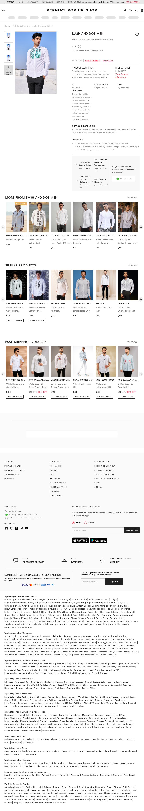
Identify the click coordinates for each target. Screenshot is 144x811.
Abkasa (82, 645)
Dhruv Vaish (34, 636)
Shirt (114, 751)
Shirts (32, 697)
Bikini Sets (76, 685)
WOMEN (10, 2)
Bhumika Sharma (12, 618)
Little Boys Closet (74, 763)
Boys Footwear (11, 754)
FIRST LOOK (74, 2)
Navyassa (89, 763)
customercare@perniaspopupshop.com (25, 518)
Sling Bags (34, 727)
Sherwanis (69, 682)
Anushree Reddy (79, 599)
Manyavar (121, 602)
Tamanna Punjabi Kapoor (101, 624)
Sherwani (41, 697)
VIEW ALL (132, 197)
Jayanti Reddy (54, 606)
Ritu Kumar (26, 612)
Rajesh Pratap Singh (106, 609)
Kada (58, 724)
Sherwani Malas (64, 703)
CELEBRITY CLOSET (58, 483)
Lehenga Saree (32, 688)
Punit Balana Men (87, 642)
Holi (14, 775)
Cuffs (28, 715)
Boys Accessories (29, 754)
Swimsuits (116, 685)
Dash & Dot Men (19, 636)
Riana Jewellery (108, 667)
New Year (24, 778)
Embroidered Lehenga (47, 739)
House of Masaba (46, 621)
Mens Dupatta (11, 703)
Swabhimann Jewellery (48, 667)
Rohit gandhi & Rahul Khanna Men (20, 639)
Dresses (79, 682)
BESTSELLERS (55, 466)
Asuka (68, 639)
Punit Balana (70, 609)
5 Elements (67, 670)
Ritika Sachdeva (82, 673)
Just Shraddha (68, 667)
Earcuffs (109, 715)
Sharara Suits (66, 739)
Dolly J (114, 599)
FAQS (96, 483)
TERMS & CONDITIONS (104, 474)
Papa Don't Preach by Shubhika (33, 609)
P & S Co (21, 763)
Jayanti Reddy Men (62, 655)
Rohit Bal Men (44, 639)
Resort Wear (64, 685)
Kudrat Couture (61, 648)
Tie (71, 706)
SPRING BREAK (131, 652)
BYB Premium (102, 766)
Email (78, 522)
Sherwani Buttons (47, 700)
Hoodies (124, 697)
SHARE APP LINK (132, 530)
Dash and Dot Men (87, 33)
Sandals (74, 724)
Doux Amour (22, 670)
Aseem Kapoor (25, 627)
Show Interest (92, 60)
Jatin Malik (20, 645)
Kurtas (51, 697)
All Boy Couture (57, 766)
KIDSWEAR (47, 2)
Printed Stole (48, 730)
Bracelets (36, 715)
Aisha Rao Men (95, 645)
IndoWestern (107, 703)
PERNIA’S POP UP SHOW (14, 470)
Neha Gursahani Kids (14, 766)
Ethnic (87, 703)
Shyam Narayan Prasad (82, 618)
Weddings (129, 775)
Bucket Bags (64, 727)
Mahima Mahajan (100, 606)
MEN (21, 2)
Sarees (40, 682)
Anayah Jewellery (126, 667)
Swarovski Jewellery (99, 718)
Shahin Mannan (122, 624)
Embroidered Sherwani (83, 751)
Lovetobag (9, 670)
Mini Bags (76, 727)
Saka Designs (42, 766)
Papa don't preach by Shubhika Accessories (25, 673)
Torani (99, 621)
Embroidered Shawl (31, 730)
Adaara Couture (67, 624)
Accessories (35, 703)
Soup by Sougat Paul (14, 621)
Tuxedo (98, 700)
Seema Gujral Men (98, 652)
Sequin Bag (113, 727)
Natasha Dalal (24, 599)
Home (7, 25)
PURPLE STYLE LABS (13, 466)
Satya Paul (53, 599)
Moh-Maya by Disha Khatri (42, 664)
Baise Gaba (96, 602)
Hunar (15, 667)
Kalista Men (28, 648)
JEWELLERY (32, 2)
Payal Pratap (56, 609)
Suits (58, 697)
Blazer (107, 751)
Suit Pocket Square (109, 697)
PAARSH (110, 648)
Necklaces (9, 715)
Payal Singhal (127, 612)
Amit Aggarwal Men (106, 642)
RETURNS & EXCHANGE (104, 470)
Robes (132, 697)
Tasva (7, 636)
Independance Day (26, 775)
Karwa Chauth (11, 778)
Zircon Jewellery (118, 718)
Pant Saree (60, 688)
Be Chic (77, 670)
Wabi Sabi (58, 639)
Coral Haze (88, 670)
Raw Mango (10, 599)
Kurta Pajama (72, 700)
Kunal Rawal (78, 639)
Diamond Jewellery (49, 721)
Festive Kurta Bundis (125, 703)
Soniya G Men (115, 652)
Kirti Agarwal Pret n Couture (80, 766)
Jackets (94, 685)
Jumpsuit (23, 703)
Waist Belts (9, 727)
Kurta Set (79, 739)
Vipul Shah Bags (103, 670)
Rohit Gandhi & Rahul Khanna (57, 612)
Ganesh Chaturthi (89, 775)
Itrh (45, 624)
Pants (64, 697)
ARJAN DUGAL (110, 645)
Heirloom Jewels (47, 718)
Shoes (66, 724)
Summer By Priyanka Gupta (75, 602)
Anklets (34, 718)
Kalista (66, 606)
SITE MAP (98, 487)
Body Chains (10, 718)
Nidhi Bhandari (52, 670)
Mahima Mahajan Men (80, 648)
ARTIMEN (73, 645)
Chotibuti (43, 763)
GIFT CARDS (55, 478)
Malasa (120, 621)
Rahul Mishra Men (25, 652)
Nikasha (67, 615)
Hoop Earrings (11, 724)
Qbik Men (9, 645)
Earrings (20, 715)
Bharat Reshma (11, 642)
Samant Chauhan (30, 618)
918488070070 (133, 2)
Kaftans (116, 682)
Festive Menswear (25, 706)
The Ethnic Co (117, 639)
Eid (38, 775)
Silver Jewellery (67, 721)
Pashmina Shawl (12, 730)
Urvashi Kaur (10, 627)
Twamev (90, 639)
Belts (82, 724)
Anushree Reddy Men (37, 645)
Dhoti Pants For (126, 739)
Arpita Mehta (62, 621)
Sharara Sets (99, 682)
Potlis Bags (98, 724)
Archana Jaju (12, 624)
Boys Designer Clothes (15, 751)
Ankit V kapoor (64, 636)
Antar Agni (65, 599)
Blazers (24, 700)
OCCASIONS (55, 491)
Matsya (90, 621)
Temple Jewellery (29, 721)
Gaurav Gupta (11, 615)
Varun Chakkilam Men (83, 655)
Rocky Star (33, 602)
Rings (45, 715)
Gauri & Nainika (38, 606)
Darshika (25, 642)
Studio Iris (82, 624)
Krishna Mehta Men (52, 642)
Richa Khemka (35, 624)
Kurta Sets (30, 682)
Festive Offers (89, 688)
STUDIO (60, 2)
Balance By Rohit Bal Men (39, 655)
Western (95, 703)
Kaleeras (99, 715)
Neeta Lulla (90, 615)
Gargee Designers (12, 648)
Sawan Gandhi (78, 621)
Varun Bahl (78, 615)
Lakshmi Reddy (57, 763)
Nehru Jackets (52, 751)
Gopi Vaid (31, 621)
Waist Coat (83, 697)
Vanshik (122, 636)
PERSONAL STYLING (58, 487)
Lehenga (31, 739)
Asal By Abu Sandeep (99, 599)
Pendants (61, 718)
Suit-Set (34, 700)
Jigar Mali (53, 624)
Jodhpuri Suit (86, 700)
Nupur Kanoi (10, 609)
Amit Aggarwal (104, 615)
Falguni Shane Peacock (15, 602)
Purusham (130, 639)
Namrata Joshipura (122, 615)
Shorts (7, 700)
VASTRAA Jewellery (129, 664)
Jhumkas (118, 721)
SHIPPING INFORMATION (104, 466)
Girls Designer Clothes (14, 739)
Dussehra (75, 775)
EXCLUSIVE (54, 470)
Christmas (117, 775)
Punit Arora (9, 652)
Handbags (121, 724)
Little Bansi (32, 763)
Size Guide (108, 61)
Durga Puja (105, 775)
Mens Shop (9, 706)
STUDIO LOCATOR (12, 474)
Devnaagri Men (70, 642)
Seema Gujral (79, 612)
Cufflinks (78, 703)
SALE (52, 474)
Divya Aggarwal (61, 618)
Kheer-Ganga (102, 639)
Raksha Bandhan (50, 775)
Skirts (85, 685)
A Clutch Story (37, 670)
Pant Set (39, 706)
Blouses (19, 688)
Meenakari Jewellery (77, 718)
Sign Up (114, 581)
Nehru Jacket (22, 697)
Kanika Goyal (102, 618)
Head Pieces (120, 715)
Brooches (79, 706)
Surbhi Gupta (132, 621)
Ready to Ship (73, 688)
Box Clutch (126, 727)
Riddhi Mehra (124, 609)
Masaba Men (99, 648)
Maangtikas (87, 715)
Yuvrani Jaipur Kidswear (107, 763)
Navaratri (64, 775)
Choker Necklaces (28, 724)
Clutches (110, 724)
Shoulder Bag (99, 727)
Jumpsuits (104, 685)
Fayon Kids (9, 763)
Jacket (99, 751)
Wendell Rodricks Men (14, 655)
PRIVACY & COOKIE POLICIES (107, 478)
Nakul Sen (122, 606)
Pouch (130, 724)
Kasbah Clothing (44, 648)
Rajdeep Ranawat (86, 609)
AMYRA (116, 670)
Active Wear (51, 706)
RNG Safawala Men (44, 652)
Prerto (94, 673)
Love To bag (77, 664)
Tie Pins (94, 697)
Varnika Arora (63, 664)
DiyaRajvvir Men (126, 645)
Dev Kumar (36, 642)
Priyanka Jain (116, 618)
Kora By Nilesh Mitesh (106, 655)
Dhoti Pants (32, 685)
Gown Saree (47, 688)
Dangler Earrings (105, 721)
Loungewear (49, 703)
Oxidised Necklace (48, 724)
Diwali (7, 775)
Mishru (113, 606)
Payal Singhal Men (124, 648)
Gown (88, 682)
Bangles (53, 715)
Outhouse (114, 664)
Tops (109, 682)
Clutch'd (104, 664)
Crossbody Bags (48, 727)
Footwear (63, 706)
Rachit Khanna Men (58, 645)
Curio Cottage (11, 664)
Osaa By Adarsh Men (50, 602)
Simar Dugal (109, 621)
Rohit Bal (37, 612)
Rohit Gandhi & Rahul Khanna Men (71, 652)
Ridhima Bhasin (11, 612)
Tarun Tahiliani (112, 612)
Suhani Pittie (67, 673)
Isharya (23, 664)
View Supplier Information (121, 75)
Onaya (25, 606)
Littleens (30, 766)
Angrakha (108, 700)
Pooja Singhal (39, 599)
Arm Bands (23, 718)
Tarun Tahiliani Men (127, 642)
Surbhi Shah (46, 618)
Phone (91, 522)
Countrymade (48, 636)
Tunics (125, 682)
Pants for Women (48, 685)
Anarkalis (19, 682)
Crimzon (103, 673)
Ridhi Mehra (109, 602)
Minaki (96, 667)
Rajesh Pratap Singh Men (105, 636)
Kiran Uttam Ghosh (80, 606)
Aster (8, 667)
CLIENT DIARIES (56, 495)
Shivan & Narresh (12, 606)
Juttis (89, 724)
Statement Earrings (85, 721)
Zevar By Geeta (27, 667)
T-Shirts (15, 700)
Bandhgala (120, 700)
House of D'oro (84, 667)
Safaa (23, 624)
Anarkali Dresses (100, 739)
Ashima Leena (54, 615)
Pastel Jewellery (12, 721)
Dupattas (127, 685)
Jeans (61, 700)
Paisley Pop (53, 673)
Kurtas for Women (54, 682)
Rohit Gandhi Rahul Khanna (33, 615)
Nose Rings (75, 715)
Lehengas (8, 682)
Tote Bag (87, 727)
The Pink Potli (91, 664)
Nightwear (9, 688)
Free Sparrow (127, 763)
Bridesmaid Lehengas (14, 685)
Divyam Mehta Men (82, 636)
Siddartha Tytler (95, 612)
